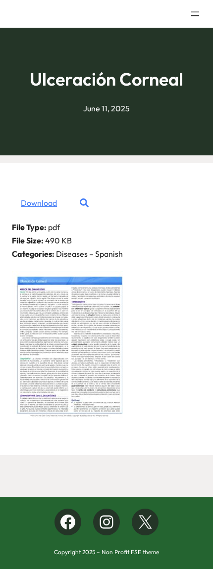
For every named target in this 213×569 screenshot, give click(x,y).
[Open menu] (195, 14)
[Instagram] (106, 522)
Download (39, 203)
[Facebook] (67, 522)
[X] (145, 522)
